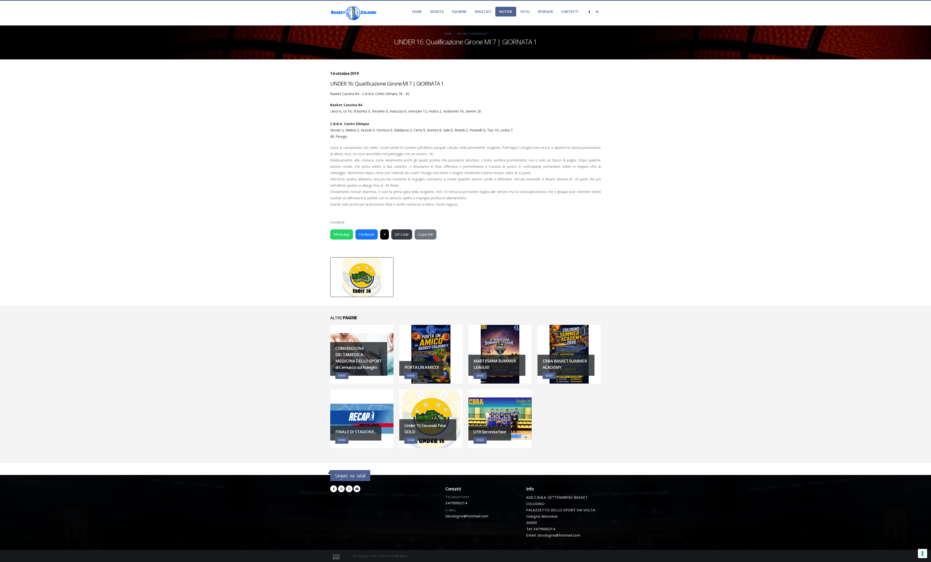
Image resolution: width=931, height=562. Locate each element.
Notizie (505, 11)
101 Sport (400, 556)
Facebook (366, 234)
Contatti (569, 11)
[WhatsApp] (349, 488)
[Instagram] (597, 11)
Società (437, 11)
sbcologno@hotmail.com (466, 516)
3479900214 (456, 502)
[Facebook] (589, 11)
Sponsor (545, 11)
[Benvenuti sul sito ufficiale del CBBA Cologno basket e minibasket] (353, 13)
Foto (525, 11)
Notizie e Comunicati (472, 33)
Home (417, 11)
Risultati (483, 11)
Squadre (459, 11)
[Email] (356, 488)
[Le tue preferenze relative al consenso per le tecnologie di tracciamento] (922, 553)
